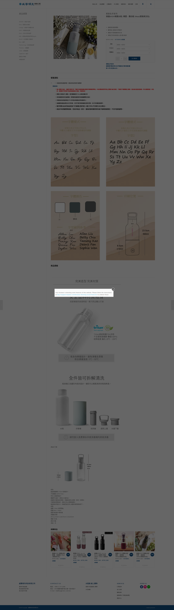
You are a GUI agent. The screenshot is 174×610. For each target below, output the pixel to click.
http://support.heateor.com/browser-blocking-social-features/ (77, 294)
